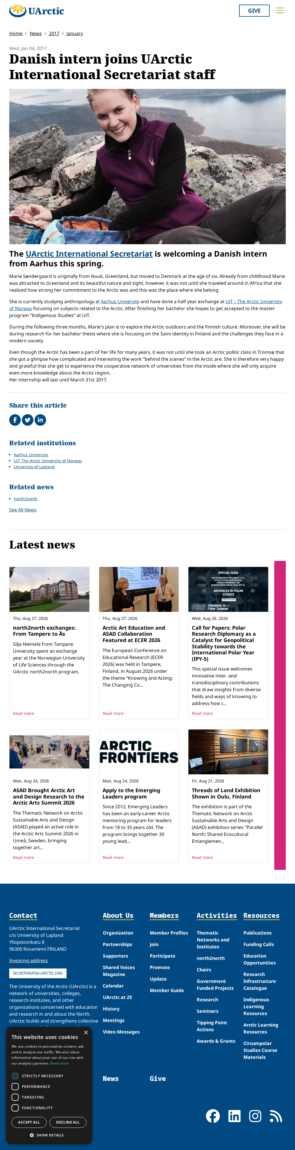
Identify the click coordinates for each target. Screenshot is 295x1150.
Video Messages (121, 1032)
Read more (23, 713)
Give (254, 10)
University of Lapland (34, 466)
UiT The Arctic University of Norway (48, 460)
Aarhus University (31, 454)
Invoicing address (28, 960)
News (36, 33)
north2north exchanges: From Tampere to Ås (44, 630)
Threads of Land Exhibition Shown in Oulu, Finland (226, 793)
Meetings (113, 1020)
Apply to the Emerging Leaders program (131, 793)
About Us (118, 915)
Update (158, 979)
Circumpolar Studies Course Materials (260, 1050)
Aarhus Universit (119, 301)
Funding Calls (258, 944)
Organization (118, 933)
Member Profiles (169, 933)
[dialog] (49, 1085)
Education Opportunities (259, 959)
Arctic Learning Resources (260, 1028)
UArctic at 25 (117, 997)
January (75, 33)
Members (164, 915)
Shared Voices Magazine (119, 970)
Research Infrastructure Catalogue (259, 981)
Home (15, 33)
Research (207, 999)
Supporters (115, 956)
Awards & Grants (216, 1041)
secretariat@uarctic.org (38, 973)
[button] (49, 1135)
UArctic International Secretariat (89, 253)
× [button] (86, 1033)
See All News (23, 510)
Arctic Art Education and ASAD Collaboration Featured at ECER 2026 (134, 633)
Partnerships (117, 944)
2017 (54, 33)
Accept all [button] (29, 1122)
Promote (160, 967)
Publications (257, 933)
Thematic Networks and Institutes (213, 940)
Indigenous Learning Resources (256, 1006)
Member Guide (167, 990)
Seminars (207, 1011)
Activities (217, 915)
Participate (162, 956)
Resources (261, 915)
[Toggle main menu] (280, 10)
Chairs (204, 969)
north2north (25, 498)
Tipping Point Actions (212, 1026)
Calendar (113, 986)
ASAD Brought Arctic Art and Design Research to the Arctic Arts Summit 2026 (48, 796)
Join (154, 944)
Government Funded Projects (215, 984)
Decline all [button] (68, 1122)
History (111, 1009)
